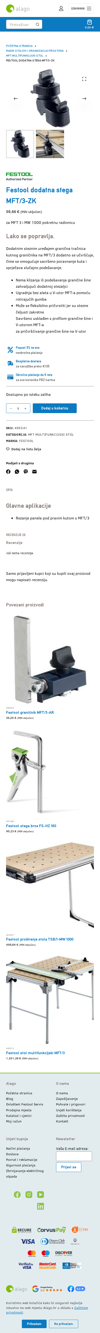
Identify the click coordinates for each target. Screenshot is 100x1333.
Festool (26, 441)
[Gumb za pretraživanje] (37, 24)
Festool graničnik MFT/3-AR (30, 712)
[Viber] (26, 471)
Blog (9, 1098)
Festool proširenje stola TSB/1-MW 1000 (39, 939)
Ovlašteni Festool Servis (24, 1104)
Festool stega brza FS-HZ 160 (31, 826)
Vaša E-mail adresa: (72, 1148)
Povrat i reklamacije (21, 1159)
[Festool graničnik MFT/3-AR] (50, 660)
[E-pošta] (34, 471)
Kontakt (62, 1121)
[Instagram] (28, 1194)
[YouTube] (40, 1194)
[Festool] (19, 176)
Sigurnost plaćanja (20, 1165)
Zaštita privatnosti (70, 1115)
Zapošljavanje (67, 1098)
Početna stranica (19, 1093)
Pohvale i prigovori (70, 1104)
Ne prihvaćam (63, 1324)
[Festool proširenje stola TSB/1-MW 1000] (50, 886)
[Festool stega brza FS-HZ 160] (50, 773)
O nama (62, 1093)
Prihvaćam (34, 1324)
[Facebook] (8, 471)
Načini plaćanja (18, 1148)
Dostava (12, 1154)
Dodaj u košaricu (54, 408)
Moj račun (14, 1121)
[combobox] (19, 24)
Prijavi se (68, 1167)
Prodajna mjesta (19, 1110)
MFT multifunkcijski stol (51, 434)
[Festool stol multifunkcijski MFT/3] (50, 1000)
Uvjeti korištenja (69, 1110)
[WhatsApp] (17, 471)
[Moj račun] (61, 8)
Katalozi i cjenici (19, 1115)
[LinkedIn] (40, 1206)
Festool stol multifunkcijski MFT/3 (35, 1053)
